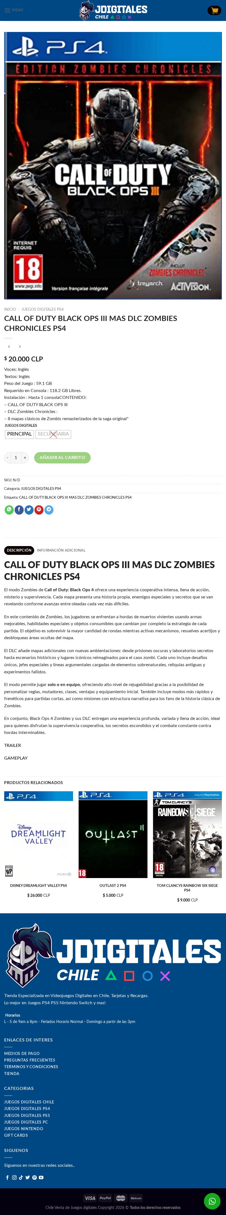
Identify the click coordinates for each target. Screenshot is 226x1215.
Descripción (19, 550)
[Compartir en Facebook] (19, 510)
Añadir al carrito (62, 457)
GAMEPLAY (16, 758)
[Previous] (4, 852)
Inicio (10, 310)
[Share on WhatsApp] (9, 510)
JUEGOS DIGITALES (21, 426)
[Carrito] (214, 10)
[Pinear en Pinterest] (39, 510)
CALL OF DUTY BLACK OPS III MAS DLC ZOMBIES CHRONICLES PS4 (75, 497)
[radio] (19, 434)
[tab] (19, 550)
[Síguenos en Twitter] (27, 1177)
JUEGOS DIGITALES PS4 (42, 310)
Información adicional (61, 550)
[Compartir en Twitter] (29, 510)
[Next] (221, 852)
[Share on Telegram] (48, 510)
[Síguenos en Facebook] (7, 1177)
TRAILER (12, 745)
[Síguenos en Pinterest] (34, 1177)
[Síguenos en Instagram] (14, 1177)
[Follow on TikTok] (21, 1177)
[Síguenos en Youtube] (41, 1177)
